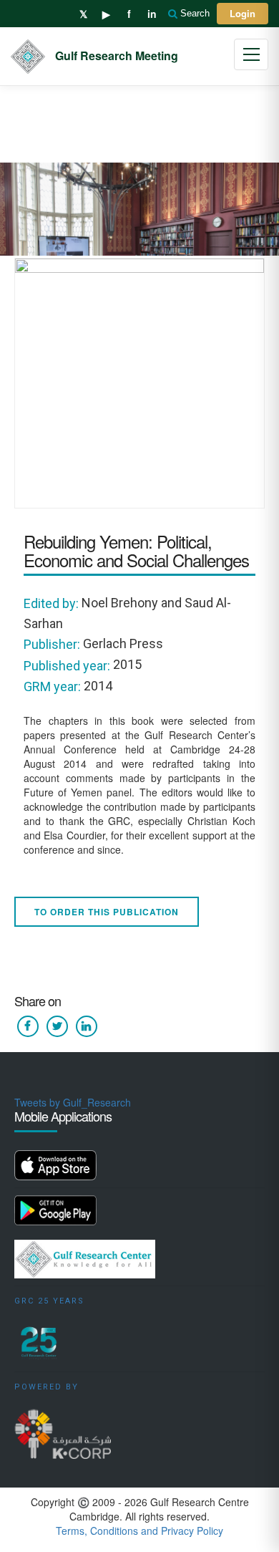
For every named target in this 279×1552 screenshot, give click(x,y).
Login (242, 13)
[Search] (173, 14)
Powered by (46, 1387)
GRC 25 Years (49, 1301)
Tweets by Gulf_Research (72, 1102)
